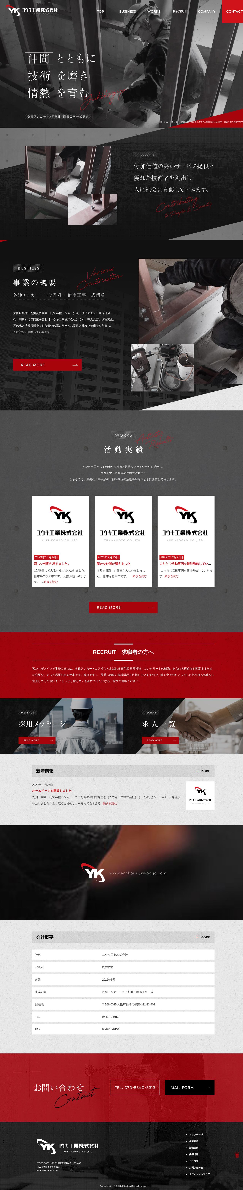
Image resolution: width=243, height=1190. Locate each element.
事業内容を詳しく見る (47, 365)
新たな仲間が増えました (113, 563)
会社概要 (207, 11)
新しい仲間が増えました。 (52, 563)
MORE (123, 607)
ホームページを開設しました (52, 790)
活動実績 (153, 11)
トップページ (100, 11)
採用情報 (180, 11)
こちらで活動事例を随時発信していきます (188, 563)
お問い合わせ (196, 1167)
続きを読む (51, 581)
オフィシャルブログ (199, 1174)
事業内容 (127, 11)
